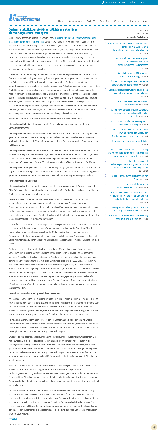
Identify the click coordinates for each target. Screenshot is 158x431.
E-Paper (142, 2)
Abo (145, 21)
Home (61, 21)
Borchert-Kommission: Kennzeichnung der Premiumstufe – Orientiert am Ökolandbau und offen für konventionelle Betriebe (129, 196)
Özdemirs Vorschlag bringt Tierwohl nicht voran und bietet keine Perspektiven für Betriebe (129, 113)
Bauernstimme (75, 21)
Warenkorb (111, 2)
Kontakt (122, 2)
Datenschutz (28, 424)
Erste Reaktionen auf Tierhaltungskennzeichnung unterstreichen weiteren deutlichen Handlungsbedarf (129, 164)
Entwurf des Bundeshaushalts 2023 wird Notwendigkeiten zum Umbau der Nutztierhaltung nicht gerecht (130, 133)
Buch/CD (91, 21)
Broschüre (104, 21)
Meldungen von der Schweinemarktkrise (130, 141)
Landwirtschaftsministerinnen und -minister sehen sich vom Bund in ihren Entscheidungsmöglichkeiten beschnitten (128, 47)
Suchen (132, 2)
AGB (39, 424)
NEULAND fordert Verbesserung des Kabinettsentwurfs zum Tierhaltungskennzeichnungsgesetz (132, 61)
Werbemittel (119, 21)
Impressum (15, 424)
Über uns (134, 21)
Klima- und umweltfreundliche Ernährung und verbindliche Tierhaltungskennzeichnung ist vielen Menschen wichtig (128, 153)
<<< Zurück (13, 419)
